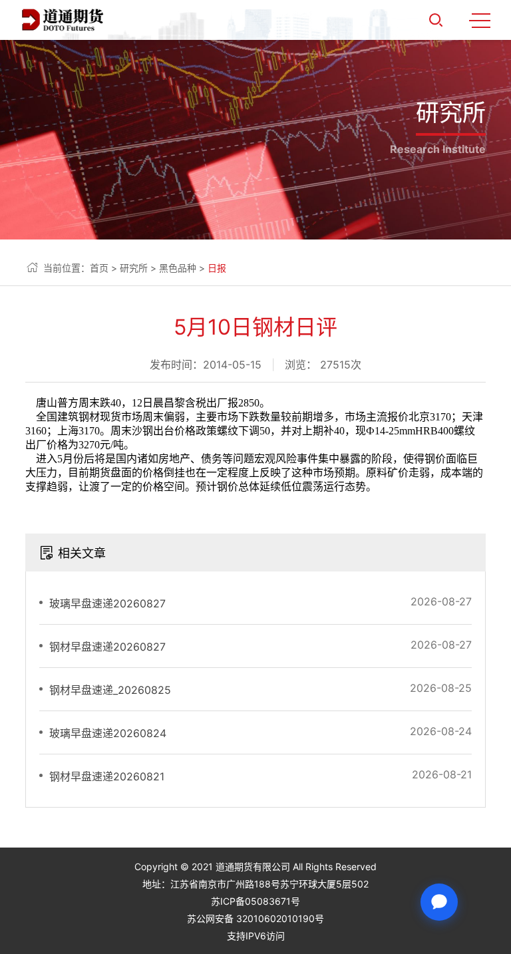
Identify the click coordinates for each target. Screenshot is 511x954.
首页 (99, 267)
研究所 (134, 267)
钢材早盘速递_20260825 (110, 690)
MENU (479, 20)
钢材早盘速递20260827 (107, 646)
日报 (217, 267)
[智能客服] (439, 902)
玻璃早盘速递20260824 (107, 733)
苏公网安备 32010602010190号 (255, 918)
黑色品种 (177, 267)
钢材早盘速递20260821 (106, 776)
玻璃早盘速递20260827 (107, 603)
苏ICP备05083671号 (255, 901)
